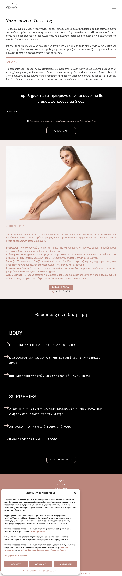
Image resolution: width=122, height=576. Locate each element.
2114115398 (63, 291)
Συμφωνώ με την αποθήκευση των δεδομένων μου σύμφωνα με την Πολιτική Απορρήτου (63, 121)
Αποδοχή (16, 564)
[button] (75, 493)
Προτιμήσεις (65, 564)
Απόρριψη (40, 564)
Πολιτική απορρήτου (48, 571)
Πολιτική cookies (30, 571)
